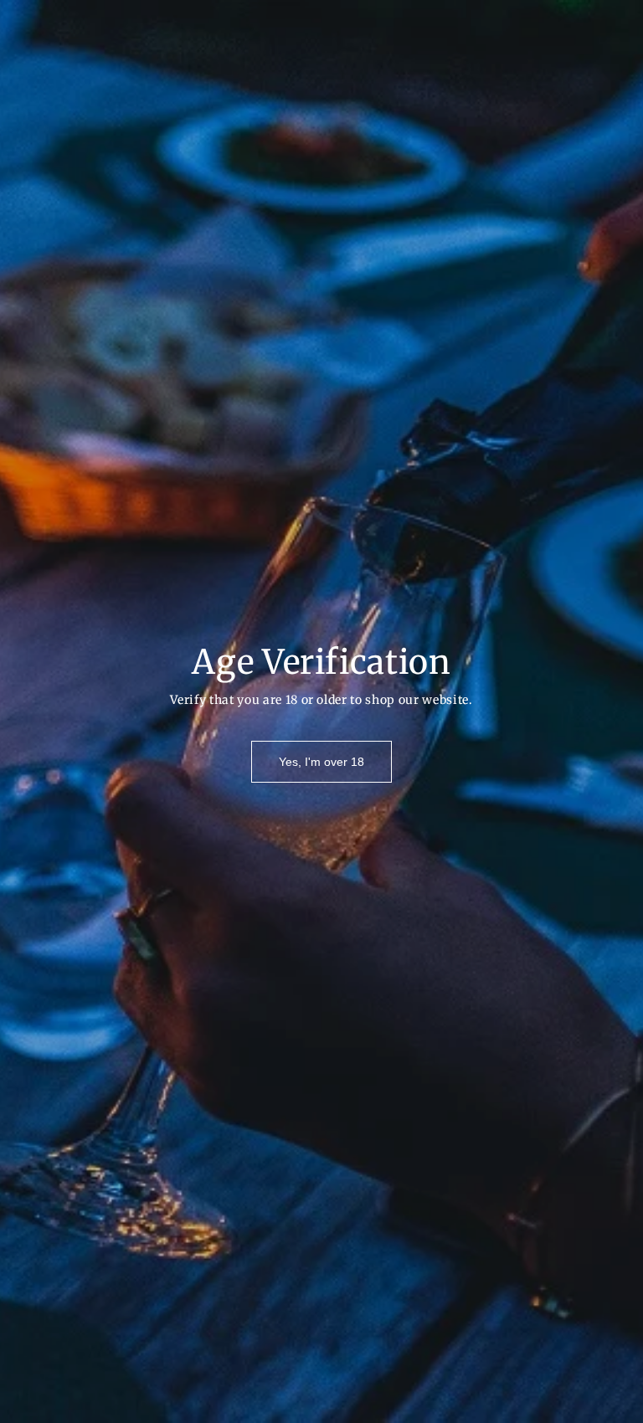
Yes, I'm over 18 (321, 761)
